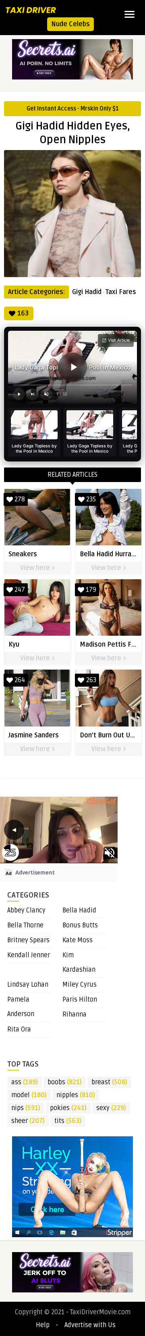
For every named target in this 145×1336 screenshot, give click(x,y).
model (29, 1095)
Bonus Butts (80, 925)
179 (91, 590)
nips (25, 1108)
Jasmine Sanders (33, 735)
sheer (28, 1121)
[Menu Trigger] (129, 14)
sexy (111, 1108)
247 (19, 590)
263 (91, 680)
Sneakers (22, 554)
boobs (65, 1082)
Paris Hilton (79, 1000)
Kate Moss (77, 940)
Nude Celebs (70, 24)
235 (91, 499)
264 (19, 680)
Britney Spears (28, 940)
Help (43, 1325)
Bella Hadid (79, 910)
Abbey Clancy (26, 910)
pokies (68, 1108)
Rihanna (74, 1014)
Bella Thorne (25, 925)
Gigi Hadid (87, 292)
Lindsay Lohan (27, 985)
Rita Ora (19, 1029)
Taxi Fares (121, 292)
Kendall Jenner (28, 955)
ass (24, 1082)
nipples (75, 1095)
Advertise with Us (90, 1325)
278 (19, 499)
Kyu (13, 645)
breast (109, 1082)
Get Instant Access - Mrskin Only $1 (73, 108)
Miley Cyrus (79, 985)
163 (23, 313)
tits (67, 1121)
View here (36, 568)
